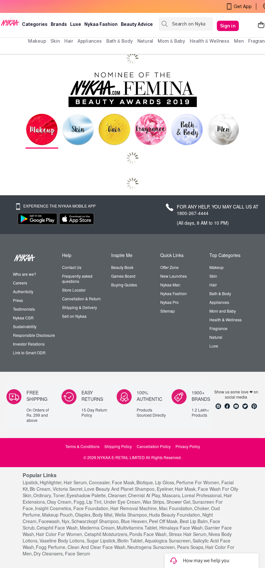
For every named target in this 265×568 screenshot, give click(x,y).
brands (59, 24)
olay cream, (60, 501)
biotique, (145, 482)
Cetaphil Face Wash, (58, 527)
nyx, (66, 521)
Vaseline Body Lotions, (62, 540)
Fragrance (218, 328)
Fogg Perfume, (51, 547)
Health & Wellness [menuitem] (209, 41)
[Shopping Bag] (261, 26)
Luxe (213, 345)
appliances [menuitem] (90, 41)
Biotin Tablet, (130, 540)
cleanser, (117, 495)
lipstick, (31, 482)
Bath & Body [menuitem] (119, 41)
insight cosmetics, (53, 508)
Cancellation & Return (81, 298)
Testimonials (24, 309)
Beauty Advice (137, 24)
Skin (213, 276)
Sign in (228, 25)
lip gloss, (165, 482)
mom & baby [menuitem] (171, 41)
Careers (20, 282)
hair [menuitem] (68, 41)
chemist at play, (144, 495)
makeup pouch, (58, 514)
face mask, (124, 482)
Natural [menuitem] (145, 41)
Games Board (123, 276)
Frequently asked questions (77, 278)
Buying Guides (124, 284)
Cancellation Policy (154, 446)
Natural (215, 337)
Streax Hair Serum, (188, 534)
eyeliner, (165, 489)
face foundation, (91, 508)
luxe (75, 24)
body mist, (103, 514)
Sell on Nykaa (74, 316)
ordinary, (42, 495)
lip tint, (94, 501)
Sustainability (25, 326)
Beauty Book (122, 267)
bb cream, (41, 489)
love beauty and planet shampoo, (120, 489)
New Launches (173, 276)
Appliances (219, 302)
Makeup (216, 267)
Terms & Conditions (82, 446)
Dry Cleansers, (49, 553)
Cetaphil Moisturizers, (106, 534)
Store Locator (74, 290)
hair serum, (76, 482)
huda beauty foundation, (175, 514)
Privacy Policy (187, 446)
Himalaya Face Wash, (181, 527)
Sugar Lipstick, (102, 540)
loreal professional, (202, 495)
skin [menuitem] (55, 41)
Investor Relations (29, 344)
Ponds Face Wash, (148, 534)
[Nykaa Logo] (10, 22)
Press (18, 300)
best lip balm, (194, 521)
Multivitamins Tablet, (137, 527)
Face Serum (77, 553)
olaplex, (83, 514)
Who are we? (24, 274)
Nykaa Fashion (101, 24)
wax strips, (154, 501)
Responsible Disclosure (34, 335)
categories (35, 24)
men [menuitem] (239, 41)
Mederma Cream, (98, 527)
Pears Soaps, (191, 547)
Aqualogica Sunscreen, (168, 540)
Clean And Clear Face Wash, (97, 547)
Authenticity (23, 291)
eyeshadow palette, (87, 495)
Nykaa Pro (169, 302)
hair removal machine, (134, 508)
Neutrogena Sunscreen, (151, 547)
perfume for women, (198, 482)
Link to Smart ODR (29, 352)
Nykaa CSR (23, 317)
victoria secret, (68, 489)
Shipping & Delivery (79, 307)
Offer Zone (169, 267)
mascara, (171, 495)
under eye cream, (123, 501)
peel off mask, (164, 521)
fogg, (80, 501)
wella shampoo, (131, 514)
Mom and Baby (222, 311)
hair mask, (186, 489)
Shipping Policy (118, 446)
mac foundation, (176, 508)
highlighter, (51, 482)
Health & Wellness (225, 319)
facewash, (49, 521)
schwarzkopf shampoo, (95, 521)
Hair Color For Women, (59, 534)
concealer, (100, 482)
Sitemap (167, 311)
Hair (213, 284)
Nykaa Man (170, 284)
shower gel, (179, 501)
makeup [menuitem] (37, 41)
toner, (59, 495)
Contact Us (71, 267)
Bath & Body (220, 293)
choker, (202, 508)
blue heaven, (134, 521)
